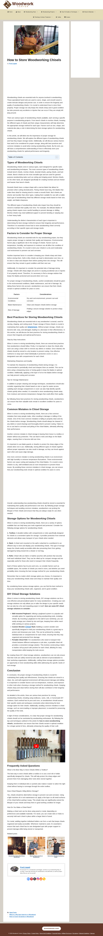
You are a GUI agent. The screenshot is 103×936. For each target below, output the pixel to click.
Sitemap (92, 933)
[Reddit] (41, 879)
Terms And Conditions (45, 933)
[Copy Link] (44, 879)
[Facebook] (28, 879)
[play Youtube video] (36, 746)
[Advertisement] (70, 4)
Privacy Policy (27, 933)
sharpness (32, 327)
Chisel (28, 627)
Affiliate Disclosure (67, 933)
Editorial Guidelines (84, 933)
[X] (34, 879)
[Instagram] (37, 879)
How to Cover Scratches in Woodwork (21, 916)
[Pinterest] (31, 879)
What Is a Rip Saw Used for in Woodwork (22, 914)
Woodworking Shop (51, 928)
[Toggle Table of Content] (56, 157)
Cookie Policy (35, 933)
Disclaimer (75, 933)
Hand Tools (13, 912)
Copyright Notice (56, 933)
